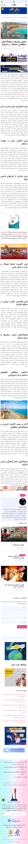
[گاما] (14, 61)
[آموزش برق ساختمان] (14, 534)
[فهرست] (26, 5)
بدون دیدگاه (13, 50)
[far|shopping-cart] (1, 2)
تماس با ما (10, 841)
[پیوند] (14, 5)
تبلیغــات (17, 841)
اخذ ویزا (9, 364)
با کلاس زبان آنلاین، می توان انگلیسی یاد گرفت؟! (16, 557)
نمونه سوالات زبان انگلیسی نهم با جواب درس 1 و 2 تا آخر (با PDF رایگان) (13, 716)
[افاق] (14, 72)
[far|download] (1, 5)
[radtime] (14, 491)
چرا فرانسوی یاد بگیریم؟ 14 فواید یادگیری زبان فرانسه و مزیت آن (14, 722)
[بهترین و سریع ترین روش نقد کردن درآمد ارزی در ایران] (14, 574)
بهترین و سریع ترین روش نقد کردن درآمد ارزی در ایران (14, 586)
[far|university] (4, 5)
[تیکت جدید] (3, 800)
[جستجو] (26, 1)
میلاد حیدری (22, 507)
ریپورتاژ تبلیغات (24, 17)
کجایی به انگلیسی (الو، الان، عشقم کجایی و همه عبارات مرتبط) (13, 706)
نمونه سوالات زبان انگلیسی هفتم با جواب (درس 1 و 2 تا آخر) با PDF (14, 701)
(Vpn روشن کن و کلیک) (8, 785)
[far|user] (14, 2)
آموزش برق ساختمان (18, 545)
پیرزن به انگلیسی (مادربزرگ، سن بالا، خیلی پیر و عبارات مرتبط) (13, 695)
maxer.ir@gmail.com (19, 777)
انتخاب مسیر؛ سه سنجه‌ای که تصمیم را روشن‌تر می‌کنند (14, 711)
